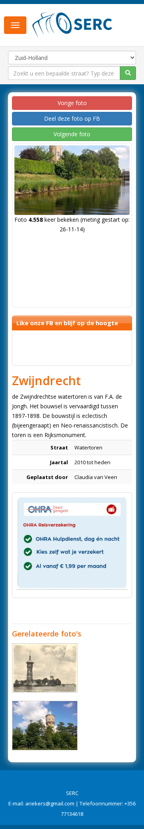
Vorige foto (72, 103)
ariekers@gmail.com (49, 803)
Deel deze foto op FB (72, 118)
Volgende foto (72, 134)
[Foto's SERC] (72, 24)
